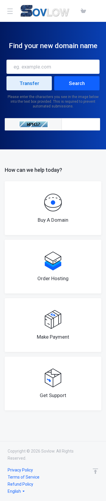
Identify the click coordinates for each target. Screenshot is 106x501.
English (15, 491)
